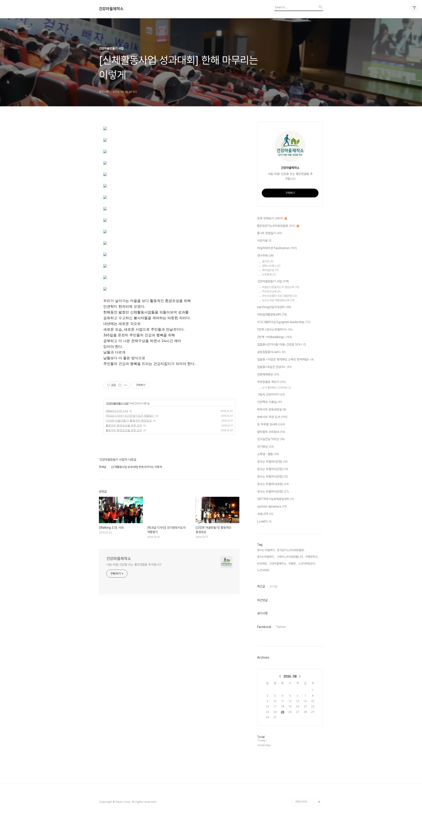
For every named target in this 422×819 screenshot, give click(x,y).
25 (282, 712)
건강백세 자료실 (269, 402)
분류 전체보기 (270, 218)
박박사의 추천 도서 (272, 417)
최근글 (261, 586)
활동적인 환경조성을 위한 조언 (124, 425)
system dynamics (272, 506)
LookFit (264, 521)
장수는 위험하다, (266, 550)
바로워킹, (262, 563)
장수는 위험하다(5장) (273, 491)
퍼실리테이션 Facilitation (277, 248)
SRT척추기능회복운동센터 (275, 499)
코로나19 (265, 514)
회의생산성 (270, 270)
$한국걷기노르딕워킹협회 (276, 226)
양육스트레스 (271, 265)
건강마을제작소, (278, 563)
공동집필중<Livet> (271, 352)
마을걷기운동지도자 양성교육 (280, 287)
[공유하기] (120, 385)
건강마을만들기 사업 (117, 403)
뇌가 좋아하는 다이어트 (276, 387)
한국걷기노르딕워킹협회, (290, 550)
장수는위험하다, (266, 556)
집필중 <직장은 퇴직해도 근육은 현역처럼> (285, 359)
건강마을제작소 (111, 9)
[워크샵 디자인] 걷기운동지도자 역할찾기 (130, 415)
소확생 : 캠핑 (268, 454)
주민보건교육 (271, 291)
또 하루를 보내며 (271, 424)
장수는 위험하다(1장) (272, 461)
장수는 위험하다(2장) (272, 469)
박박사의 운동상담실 (271, 409)
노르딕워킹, (263, 570)
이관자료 (264, 240)
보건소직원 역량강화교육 (278, 300)
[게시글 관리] (125, 385)
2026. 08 (290, 676)
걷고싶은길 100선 (271, 439)
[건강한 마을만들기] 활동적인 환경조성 (129, 420)
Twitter (281, 627)
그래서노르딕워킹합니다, (290, 556)
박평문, (292, 563)
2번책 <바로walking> (274, 337)
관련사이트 (301, 801)
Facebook (264, 627)
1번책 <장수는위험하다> (275, 329)
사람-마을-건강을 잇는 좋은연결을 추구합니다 (133, 564)
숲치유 (267, 261)
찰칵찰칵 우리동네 (271, 432)
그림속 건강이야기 (271, 394)
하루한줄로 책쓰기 (271, 382)
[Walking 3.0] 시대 (117, 410)
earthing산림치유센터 (274, 307)
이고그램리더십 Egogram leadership (283, 322)
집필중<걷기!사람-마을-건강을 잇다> (281, 344)
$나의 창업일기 (269, 233)
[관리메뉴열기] (414, 7)
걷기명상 (265, 446)
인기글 (273, 586)
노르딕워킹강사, (307, 563)
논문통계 (269, 274)
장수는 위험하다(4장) (273, 484)
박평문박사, (312, 556)
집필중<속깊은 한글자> (274, 367)
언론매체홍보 (268, 374)
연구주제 (265, 255)
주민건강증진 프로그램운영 (279, 296)
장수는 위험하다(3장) (272, 476)
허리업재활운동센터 (272, 314)
